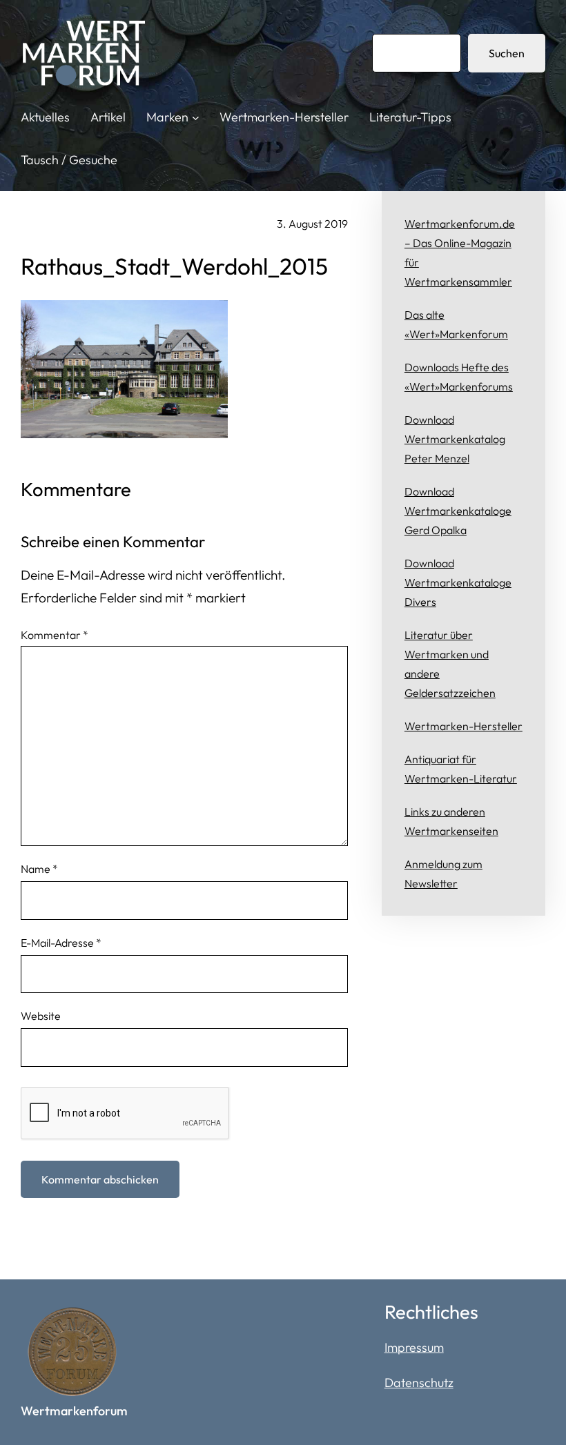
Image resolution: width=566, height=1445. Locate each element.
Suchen (507, 53)
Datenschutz (418, 1382)
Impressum (414, 1347)
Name (39, 869)
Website (41, 1016)
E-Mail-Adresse (61, 943)
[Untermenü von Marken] (195, 117)
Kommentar (54, 635)
